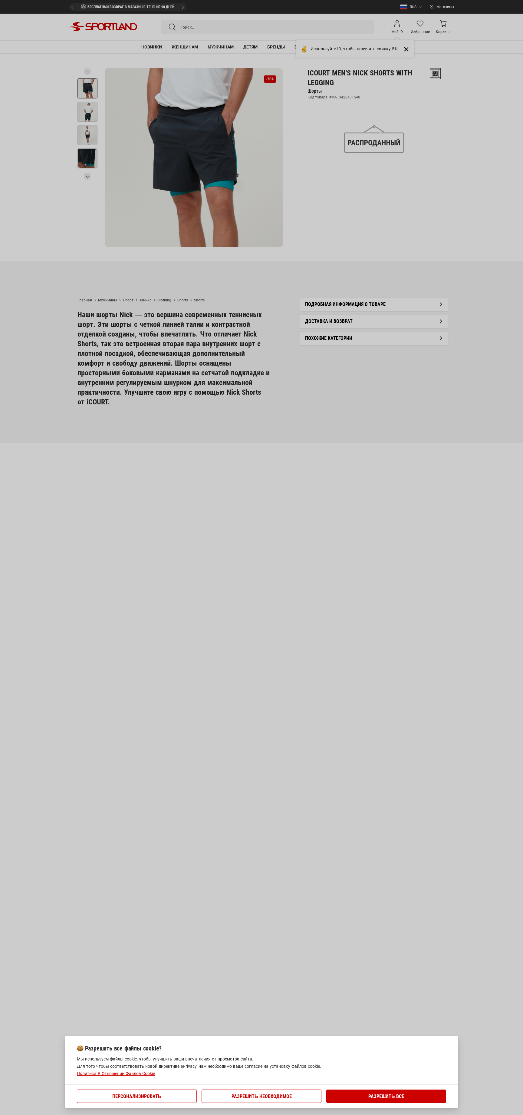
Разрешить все (386, 1096)
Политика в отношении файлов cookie (116, 1073)
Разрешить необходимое (262, 1096)
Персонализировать (137, 1096)
